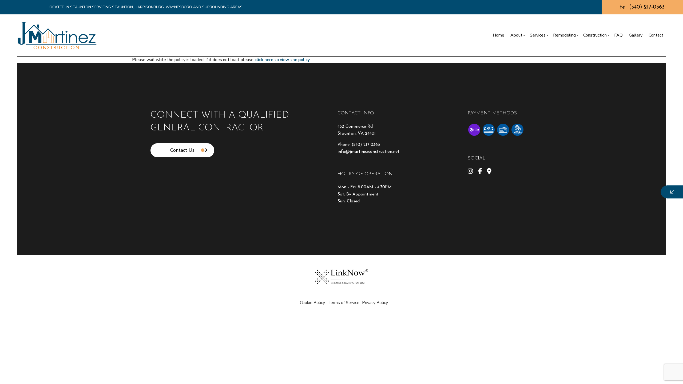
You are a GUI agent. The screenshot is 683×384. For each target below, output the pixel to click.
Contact (656, 35)
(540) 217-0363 (366, 145)
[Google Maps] (489, 172)
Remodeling (564, 35)
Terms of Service (343, 303)
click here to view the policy (283, 60)
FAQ (618, 35)
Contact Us (182, 150)
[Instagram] (470, 172)
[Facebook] (480, 172)
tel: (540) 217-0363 (642, 7)
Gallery (635, 35)
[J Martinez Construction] (57, 35)
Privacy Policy (375, 303)
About (516, 35)
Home (498, 35)
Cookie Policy (312, 303)
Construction (595, 35)
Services (538, 35)
